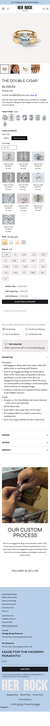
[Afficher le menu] (3, 9)
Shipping (5, 435)
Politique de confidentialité (32, 674)
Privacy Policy (38, 695)
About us (5, 611)
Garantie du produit (9, 604)
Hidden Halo (16, 286)
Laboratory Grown (19, 138)
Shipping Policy (12, 695)
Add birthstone (16, 296)
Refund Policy (25, 695)
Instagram (4, 707)
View (9, 168)
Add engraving (16, 291)
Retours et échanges (9, 601)
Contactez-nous (8, 607)
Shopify (37, 704)
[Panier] (47, 9)
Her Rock (20, 704)
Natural (6, 138)
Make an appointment (10, 626)
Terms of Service (25, 699)
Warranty (6, 450)
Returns (5, 442)
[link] (25, 685)
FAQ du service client (9, 597)
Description (7, 357)
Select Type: (6, 134)
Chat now (41, 348)
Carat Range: (6, 143)
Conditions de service (8, 676)
